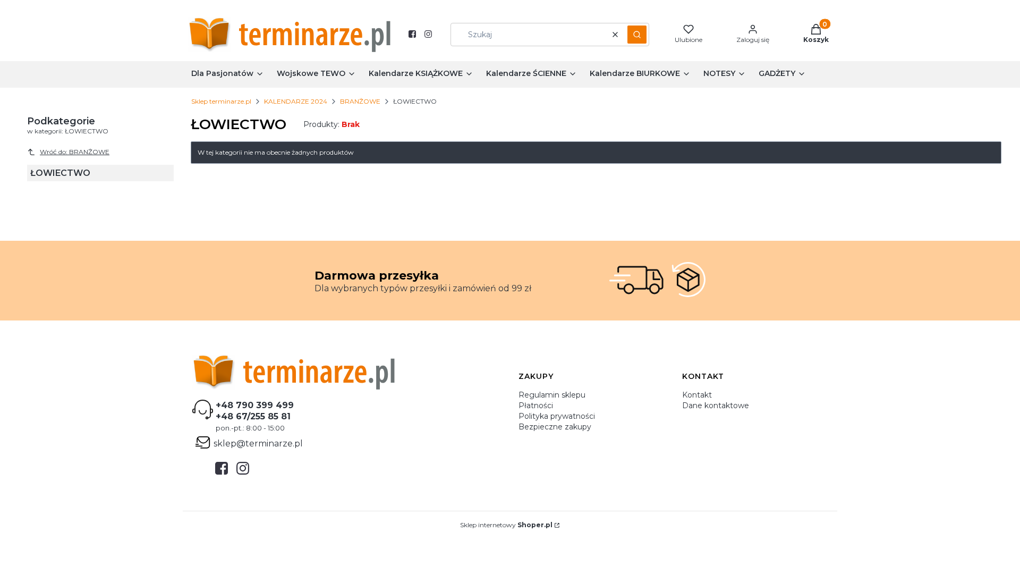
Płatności (535, 405)
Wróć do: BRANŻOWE (74, 152)
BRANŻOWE (360, 101)
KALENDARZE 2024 (295, 101)
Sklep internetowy (506, 525)
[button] (637, 35)
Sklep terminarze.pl (221, 101)
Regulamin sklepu (551, 395)
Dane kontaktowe (715, 405)
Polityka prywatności (556, 416)
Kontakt (697, 395)
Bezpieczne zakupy (554, 427)
